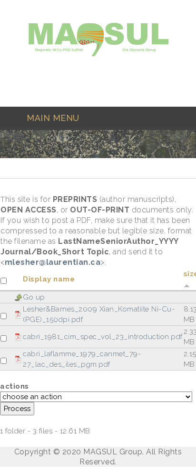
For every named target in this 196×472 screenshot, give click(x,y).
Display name (49, 279)
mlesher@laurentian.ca (53, 262)
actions (14, 386)
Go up (34, 297)
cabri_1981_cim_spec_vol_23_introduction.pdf (103, 336)
